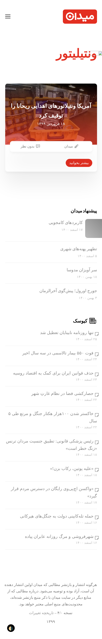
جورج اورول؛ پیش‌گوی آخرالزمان (68, 290)
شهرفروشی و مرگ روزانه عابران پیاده (59, 536)
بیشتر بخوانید (79, 163)
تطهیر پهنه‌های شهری (78, 248)
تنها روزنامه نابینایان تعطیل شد (66, 332)
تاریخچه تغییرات (41, 613)
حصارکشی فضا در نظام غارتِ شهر (62, 393)
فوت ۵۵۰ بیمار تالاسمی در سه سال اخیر (57, 353)
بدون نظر (27, 146)
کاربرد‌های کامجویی (66, 222)
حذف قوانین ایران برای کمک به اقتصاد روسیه (53, 373)
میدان (68, 146)
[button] (7, 16)
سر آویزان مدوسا (82, 270)
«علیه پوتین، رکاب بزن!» (71, 468)
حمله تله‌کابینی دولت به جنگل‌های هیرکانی (56, 516)
